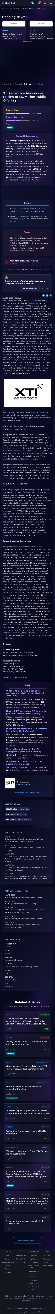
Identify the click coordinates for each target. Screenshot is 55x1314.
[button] (33, 3)
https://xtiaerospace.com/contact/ (23, 655)
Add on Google (30, 288)
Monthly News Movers (34, 1267)
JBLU (4, 30)
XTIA (31, 303)
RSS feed (47, 1256)
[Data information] (24, 940)
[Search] (45, 3)
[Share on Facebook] (46, 295)
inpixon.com (9, 514)
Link (6, 973)
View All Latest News (25, 1240)
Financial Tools (34, 1283)
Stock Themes (34, 1277)
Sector (8, 964)
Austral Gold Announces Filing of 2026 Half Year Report (26, 1132)
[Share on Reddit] (43, 295)
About (8, 1256)
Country (9, 977)
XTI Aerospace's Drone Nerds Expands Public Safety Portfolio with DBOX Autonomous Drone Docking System (26, 859)
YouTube (31, 535)
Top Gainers (34, 1259)
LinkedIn (7, 535)
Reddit (47, 1262)
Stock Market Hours (34, 1288)
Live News (34, 1280)
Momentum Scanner (34, 1272)
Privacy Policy (21, 1262)
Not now (45, 288)
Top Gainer (44, 1015)
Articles (34, 1256)
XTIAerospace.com (25, 489)
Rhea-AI (8, 1269)
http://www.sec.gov (28, 459)
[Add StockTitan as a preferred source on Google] (50, 295)
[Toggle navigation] (51, 3)
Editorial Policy (8, 1262)
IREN (32, 30)
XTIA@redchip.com (17, 671)
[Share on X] (39, 295)
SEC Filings (39, 84)
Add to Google (47, 1266)
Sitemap (8, 1272)
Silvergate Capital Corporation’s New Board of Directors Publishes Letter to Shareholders (27, 1111)
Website (9, 970)
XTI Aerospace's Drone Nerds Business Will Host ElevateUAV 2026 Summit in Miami (26, 1067)
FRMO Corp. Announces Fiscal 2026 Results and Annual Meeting (27, 1152)
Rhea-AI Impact (13, 110)
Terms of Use (21, 1256)
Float (7, 951)
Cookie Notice (21, 1259)
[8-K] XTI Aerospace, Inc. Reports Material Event (24, 898)
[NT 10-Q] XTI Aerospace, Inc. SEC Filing (20, 904)
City (6, 984)
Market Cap (10, 944)
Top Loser (45, 1037)
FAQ (8, 1266)
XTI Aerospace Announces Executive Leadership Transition (23, 1087)
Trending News (13, 17)
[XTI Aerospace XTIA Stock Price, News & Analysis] (10, 783)
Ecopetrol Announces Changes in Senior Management (25, 1222)
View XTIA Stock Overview (27, 792)
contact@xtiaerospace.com (21, 652)
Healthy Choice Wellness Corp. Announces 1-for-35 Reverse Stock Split (27, 1042)
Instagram (16, 535)
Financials (18, 84)
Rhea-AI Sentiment (15, 117)
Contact (8, 1259)
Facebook (47, 1259)
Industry (9, 957)
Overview (7, 84)
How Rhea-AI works (28, 269)
